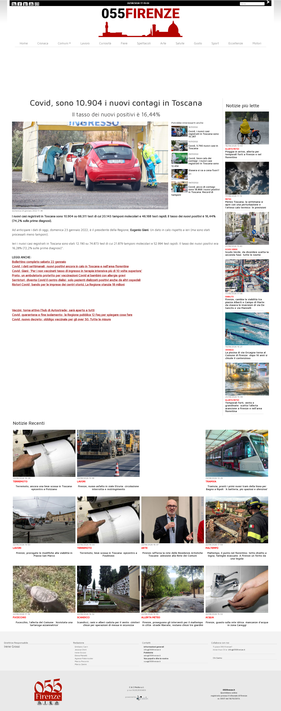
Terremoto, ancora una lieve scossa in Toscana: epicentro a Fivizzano (44, 488)
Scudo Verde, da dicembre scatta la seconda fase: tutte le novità (247, 253)
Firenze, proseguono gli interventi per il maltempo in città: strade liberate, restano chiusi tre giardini (172, 624)
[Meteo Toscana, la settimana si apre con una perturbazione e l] (247, 178)
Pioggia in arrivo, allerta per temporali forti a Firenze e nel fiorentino (243, 154)
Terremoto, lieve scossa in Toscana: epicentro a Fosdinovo (108, 554)
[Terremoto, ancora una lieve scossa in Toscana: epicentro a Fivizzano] (44, 453)
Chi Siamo (217, 658)
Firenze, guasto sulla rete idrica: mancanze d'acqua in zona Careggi (237, 624)
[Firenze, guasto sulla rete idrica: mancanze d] (237, 589)
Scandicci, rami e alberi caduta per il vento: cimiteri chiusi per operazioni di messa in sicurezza (108, 624)
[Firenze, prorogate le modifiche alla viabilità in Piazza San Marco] (44, 519)
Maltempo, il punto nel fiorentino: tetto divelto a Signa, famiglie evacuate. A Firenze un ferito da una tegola (237, 555)
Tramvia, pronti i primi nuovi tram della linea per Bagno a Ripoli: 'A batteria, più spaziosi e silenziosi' (237, 488)
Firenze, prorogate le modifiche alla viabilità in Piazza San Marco (44, 554)
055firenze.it (229, 690)
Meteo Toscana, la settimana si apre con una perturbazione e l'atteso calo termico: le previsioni (245, 204)
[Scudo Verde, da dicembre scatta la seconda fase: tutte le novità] (247, 228)
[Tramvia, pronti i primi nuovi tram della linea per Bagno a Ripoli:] (237, 453)
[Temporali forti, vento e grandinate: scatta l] (247, 379)
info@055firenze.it (152, 649)
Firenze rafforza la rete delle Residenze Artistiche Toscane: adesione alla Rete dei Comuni (172, 554)
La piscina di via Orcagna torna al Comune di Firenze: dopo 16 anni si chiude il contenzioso (246, 355)
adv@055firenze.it (152, 655)
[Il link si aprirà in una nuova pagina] (142, 697)
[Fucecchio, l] (44, 589)
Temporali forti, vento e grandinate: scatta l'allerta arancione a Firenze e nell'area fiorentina (243, 407)
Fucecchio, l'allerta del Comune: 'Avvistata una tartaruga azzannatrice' (44, 624)
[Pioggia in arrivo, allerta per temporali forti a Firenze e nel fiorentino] (247, 128)
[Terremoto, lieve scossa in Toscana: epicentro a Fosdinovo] (108, 519)
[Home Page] (141, 21)
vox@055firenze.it (152, 661)
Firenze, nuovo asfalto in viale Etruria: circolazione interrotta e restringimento (108, 488)
